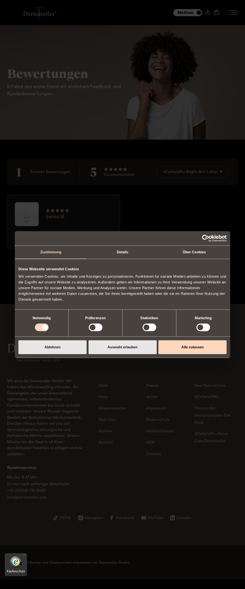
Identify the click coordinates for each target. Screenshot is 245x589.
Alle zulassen (192, 347)
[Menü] (24, 556)
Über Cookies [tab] (194, 252)
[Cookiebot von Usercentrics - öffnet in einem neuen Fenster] (206, 238)
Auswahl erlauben (122, 347)
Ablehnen (53, 347)
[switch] (95, 327)
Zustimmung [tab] (50, 252)
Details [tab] (122, 252)
